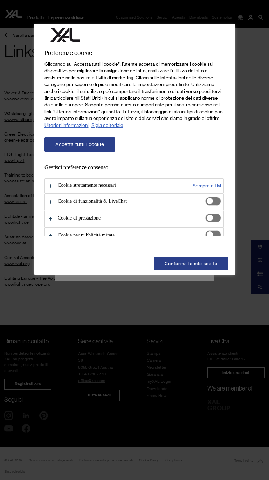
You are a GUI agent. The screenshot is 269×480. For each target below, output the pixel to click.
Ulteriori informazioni (66, 125)
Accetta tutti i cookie (79, 144)
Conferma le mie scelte (191, 263)
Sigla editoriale (107, 125)
